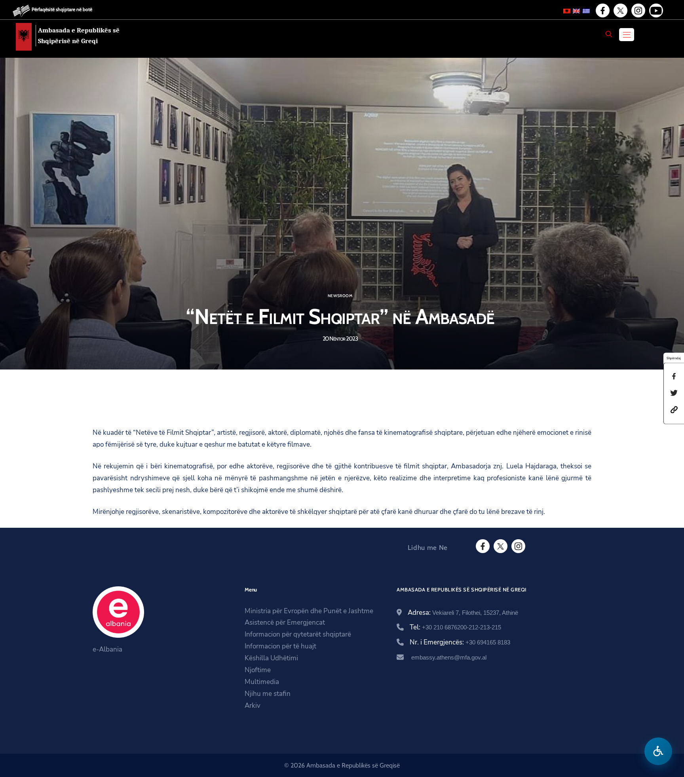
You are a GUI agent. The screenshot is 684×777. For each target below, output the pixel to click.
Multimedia (262, 681)
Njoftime (258, 670)
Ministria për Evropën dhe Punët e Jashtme (309, 611)
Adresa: (463, 612)
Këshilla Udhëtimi (271, 658)
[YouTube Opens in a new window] (655, 11)
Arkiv (252, 705)
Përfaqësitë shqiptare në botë (62, 9)
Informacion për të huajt (280, 646)
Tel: (455, 627)
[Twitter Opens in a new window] (620, 11)
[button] (674, 408)
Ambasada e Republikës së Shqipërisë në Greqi (79, 36)
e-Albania (107, 649)
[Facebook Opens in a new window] (602, 11)
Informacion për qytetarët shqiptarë (298, 634)
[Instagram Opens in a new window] (637, 11)
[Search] (609, 34)
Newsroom (340, 296)
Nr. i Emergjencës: (460, 642)
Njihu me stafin (268, 693)
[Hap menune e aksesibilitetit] (658, 751)
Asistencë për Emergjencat (285, 622)
